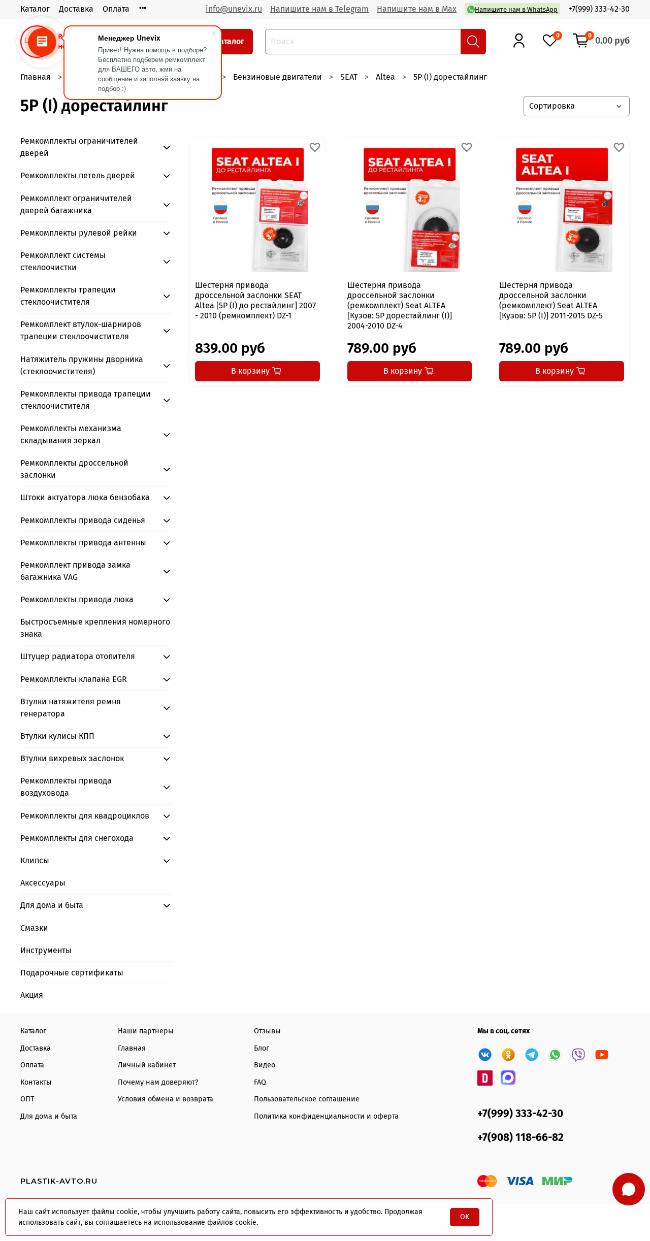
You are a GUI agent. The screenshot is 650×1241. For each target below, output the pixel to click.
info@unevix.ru (234, 9)
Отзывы (267, 1031)
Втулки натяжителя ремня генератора (70, 708)
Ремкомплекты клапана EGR (73, 679)
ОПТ (27, 1099)
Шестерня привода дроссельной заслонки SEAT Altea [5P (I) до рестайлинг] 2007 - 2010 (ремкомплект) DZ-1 (255, 300)
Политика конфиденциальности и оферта (326, 1116)
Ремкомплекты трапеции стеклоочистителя (68, 296)
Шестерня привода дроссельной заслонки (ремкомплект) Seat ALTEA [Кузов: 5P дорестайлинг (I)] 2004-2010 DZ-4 (399, 305)
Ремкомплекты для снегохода (77, 838)
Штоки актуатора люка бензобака (85, 497)
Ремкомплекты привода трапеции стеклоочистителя (85, 400)
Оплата (116, 9)
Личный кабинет (147, 1065)
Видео (264, 1065)
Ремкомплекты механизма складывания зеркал (70, 434)
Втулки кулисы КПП (57, 736)
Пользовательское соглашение (307, 1099)
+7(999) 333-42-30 (599, 9)
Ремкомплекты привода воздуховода (66, 787)
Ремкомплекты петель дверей (77, 175)
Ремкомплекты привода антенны (83, 542)
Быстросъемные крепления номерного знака (95, 628)
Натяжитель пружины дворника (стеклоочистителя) (81, 365)
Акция (31, 995)
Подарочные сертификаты (71, 972)
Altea (385, 77)
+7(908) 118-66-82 (520, 1137)
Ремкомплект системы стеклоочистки (63, 261)
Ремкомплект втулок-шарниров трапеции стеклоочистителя (80, 330)
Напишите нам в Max (417, 9)
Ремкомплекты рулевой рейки (78, 233)
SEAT (349, 77)
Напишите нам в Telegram (319, 9)
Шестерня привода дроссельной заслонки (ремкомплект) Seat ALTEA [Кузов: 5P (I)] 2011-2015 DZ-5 (551, 300)
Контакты (36, 1082)
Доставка (76, 9)
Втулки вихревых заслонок (72, 758)
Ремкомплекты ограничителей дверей (79, 147)
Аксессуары (43, 883)
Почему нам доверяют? (158, 1082)
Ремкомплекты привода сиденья (82, 520)
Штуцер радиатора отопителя (77, 656)
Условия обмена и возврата (165, 1099)
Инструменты (46, 950)
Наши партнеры (146, 1031)
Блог (261, 1048)
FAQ (260, 1082)
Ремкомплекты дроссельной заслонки (74, 469)
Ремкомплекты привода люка (77, 599)
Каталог (35, 9)
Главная (35, 77)
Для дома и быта (51, 905)
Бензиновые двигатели (277, 77)
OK (464, 1217)
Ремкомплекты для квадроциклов (84, 816)
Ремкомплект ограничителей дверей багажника (76, 204)
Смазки (34, 928)
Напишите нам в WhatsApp (516, 9)
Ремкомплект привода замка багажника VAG (75, 571)
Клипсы (34, 860)
